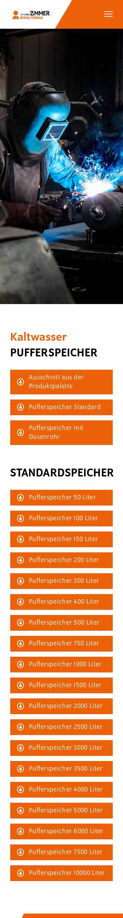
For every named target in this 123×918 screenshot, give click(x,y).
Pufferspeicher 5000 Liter (66, 810)
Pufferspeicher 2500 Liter (66, 727)
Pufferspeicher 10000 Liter (67, 873)
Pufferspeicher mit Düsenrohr (56, 433)
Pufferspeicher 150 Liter (63, 539)
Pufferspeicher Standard (65, 407)
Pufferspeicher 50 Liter (62, 497)
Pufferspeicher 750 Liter (64, 643)
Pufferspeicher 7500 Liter (66, 852)
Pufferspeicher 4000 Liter (66, 789)
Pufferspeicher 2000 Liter (66, 706)
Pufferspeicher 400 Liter (64, 602)
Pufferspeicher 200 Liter (64, 560)
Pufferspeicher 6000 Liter (66, 831)
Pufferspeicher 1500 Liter (65, 685)
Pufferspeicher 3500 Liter (66, 768)
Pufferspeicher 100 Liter (63, 518)
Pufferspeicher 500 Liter (64, 622)
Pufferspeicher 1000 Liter (65, 664)
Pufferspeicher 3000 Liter (66, 748)
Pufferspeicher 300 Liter (64, 581)
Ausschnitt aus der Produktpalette (56, 382)
